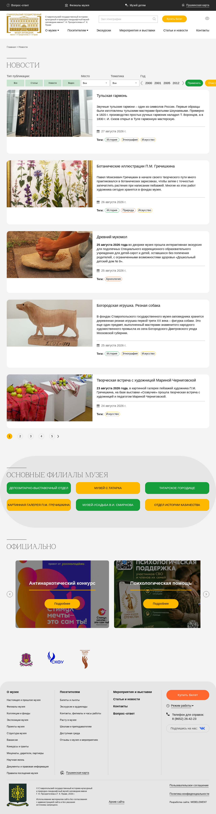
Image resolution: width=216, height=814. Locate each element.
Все (15, 83)
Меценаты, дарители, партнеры (25, 753)
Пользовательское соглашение (189, 785)
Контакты (202, 30)
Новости (53, 83)
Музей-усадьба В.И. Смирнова (108, 505)
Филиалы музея (79, 5)
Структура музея (16, 733)
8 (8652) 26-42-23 (184, 718)
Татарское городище (177, 488)
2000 (148, 83)
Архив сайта (116, 801)
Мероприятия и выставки (137, 30)
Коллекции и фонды (18, 713)
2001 (157, 83)
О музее (51, 30)
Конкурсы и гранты (18, 746)
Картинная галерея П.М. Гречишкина (39, 505)
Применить (194, 83)
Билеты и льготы (70, 700)
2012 (176, 83)
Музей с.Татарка (108, 488)
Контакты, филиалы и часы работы (80, 713)
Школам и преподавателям (75, 726)
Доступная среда (70, 733)
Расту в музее (68, 719)
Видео (71, 83)
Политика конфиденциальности (189, 793)
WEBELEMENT (198, 802)
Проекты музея (15, 726)
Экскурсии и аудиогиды (73, 706)
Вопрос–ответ (20, 5)
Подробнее (62, 603)
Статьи (34, 83)
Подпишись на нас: (184, 728)
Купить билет (174, 18)
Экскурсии (104, 30)
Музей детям (138, 5)
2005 (167, 83)
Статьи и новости (175, 30)
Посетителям (77, 30)
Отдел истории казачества (177, 505)
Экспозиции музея (17, 719)
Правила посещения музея (22, 773)
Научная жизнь (15, 759)
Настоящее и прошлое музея (23, 700)
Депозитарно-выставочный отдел (38, 488)
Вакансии (12, 739)
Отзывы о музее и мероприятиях (79, 739)
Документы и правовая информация (28, 766)
